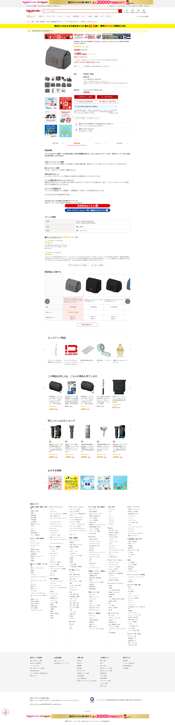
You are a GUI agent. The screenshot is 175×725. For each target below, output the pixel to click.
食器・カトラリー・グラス (95, 513)
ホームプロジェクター (55, 522)
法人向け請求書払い (82, 678)
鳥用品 (110, 596)
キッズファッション (114, 562)
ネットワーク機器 (54, 564)
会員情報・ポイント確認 (83, 673)
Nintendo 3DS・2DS (94, 545)
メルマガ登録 (103, 675)
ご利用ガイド (112, 6)
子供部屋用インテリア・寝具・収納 (136, 607)
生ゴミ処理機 (34, 608)
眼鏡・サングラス (132, 535)
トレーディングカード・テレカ (116, 550)
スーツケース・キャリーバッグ (136, 577)
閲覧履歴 (79, 665)
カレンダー (72, 587)
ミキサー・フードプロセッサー (38, 593)
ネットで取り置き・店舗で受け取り (39, 673)
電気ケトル (33, 588)
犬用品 (110, 588)
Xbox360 (91, 550)
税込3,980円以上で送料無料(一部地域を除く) (49, 6)
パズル (110, 543)
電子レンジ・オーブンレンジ (38, 568)
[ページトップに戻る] (172, 500)
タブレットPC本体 (74, 511)
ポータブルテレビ (54, 530)
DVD (71, 628)
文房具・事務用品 (132, 541)
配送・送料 (103, 660)
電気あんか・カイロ (35, 551)
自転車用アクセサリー (133, 513)
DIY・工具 (111, 615)
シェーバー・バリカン (55, 585)
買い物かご (80, 660)
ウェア (130, 524)
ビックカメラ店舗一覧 (131, 6)
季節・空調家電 (40, 21)
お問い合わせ (103, 686)
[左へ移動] (47, 301)
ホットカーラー (54, 593)
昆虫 (110, 603)
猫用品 (110, 585)
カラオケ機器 (73, 564)
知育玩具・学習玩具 (114, 532)
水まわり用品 (92, 533)
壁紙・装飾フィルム (133, 619)
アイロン (33, 526)
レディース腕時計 (132, 564)
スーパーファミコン (94, 567)
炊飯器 (32, 570)
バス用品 (130, 552)
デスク (130, 602)
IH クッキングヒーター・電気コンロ (39, 596)
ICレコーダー (53, 528)
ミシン (32, 528)
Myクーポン (80, 670)
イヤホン (68, 16)
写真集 (71, 616)
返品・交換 (103, 665)
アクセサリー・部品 (55, 535)
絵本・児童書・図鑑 (75, 574)
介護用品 (91, 584)
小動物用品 (111, 594)
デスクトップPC (54, 549)
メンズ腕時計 (131, 562)
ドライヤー (60, 16)
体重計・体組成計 (54, 613)
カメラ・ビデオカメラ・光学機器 (58, 513)
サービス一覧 (77, 721)
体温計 (52, 617)
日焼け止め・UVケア (94, 607)
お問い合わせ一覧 (85, 721)
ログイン (139, 16)
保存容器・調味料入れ (94, 516)
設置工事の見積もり (35, 670)
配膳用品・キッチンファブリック (97, 524)
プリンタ (52, 557)
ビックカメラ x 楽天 (31, 6)
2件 (76, 237)
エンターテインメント (75, 576)
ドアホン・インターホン (115, 617)
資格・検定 (72, 614)
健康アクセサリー (93, 626)
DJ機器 (71, 557)
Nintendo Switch (93, 539)
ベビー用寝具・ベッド (114, 571)
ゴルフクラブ (131, 516)
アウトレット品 (132, 636)
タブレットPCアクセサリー (76, 517)
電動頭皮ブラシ (54, 598)
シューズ (130, 518)
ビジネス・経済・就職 (75, 585)
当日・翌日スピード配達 (36, 660)
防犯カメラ (111, 620)
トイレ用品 (131, 554)
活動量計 (52, 609)
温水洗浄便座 (53, 607)
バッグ (130, 579)
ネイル (91, 603)
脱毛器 (52, 591)
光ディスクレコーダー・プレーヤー (58, 518)
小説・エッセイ (73, 598)
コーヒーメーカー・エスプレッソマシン (39, 577)
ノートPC (52, 551)
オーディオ (53, 511)
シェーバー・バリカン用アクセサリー (58, 588)
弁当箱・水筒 (92, 522)
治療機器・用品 (93, 575)
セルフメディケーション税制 (37, 704)
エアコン (83, 16)
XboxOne (91, 548)
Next (132, 36)
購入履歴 (79, 668)
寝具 (129, 587)
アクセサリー (73, 553)
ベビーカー (111, 575)
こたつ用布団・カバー (133, 626)
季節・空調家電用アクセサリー (55, 21)
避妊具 (91, 580)
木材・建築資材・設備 (114, 624)
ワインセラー (34, 591)
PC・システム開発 (74, 607)
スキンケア (92, 594)
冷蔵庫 (90, 16)
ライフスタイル (73, 590)
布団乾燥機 (33, 519)
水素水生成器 (34, 605)
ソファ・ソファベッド (133, 596)
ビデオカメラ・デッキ (55, 524)
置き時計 (130, 569)
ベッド (130, 593)
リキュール (111, 518)
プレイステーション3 (94, 554)
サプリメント (92, 615)
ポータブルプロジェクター (56, 543)
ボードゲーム (112, 548)
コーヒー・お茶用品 (94, 529)
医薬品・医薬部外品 (94, 573)
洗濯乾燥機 (33, 515)
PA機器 (71, 542)
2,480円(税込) (93, 307)
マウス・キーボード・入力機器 (58, 568)
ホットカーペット (35, 545)
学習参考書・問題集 (75, 596)
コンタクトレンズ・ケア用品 (96, 582)
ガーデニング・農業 (114, 626)
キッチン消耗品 (93, 518)
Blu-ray (71, 624)
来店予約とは (112, 113)
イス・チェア (131, 604)
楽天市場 (146, 6)
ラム (110, 516)
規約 (117, 113)
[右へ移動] (127, 301)
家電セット (42, 16)
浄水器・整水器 (34, 603)
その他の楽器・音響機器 (76, 566)
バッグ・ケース (132, 520)
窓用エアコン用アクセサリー (89, 21)
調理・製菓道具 (93, 511)
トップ (27, 21)
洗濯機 (96, 16)
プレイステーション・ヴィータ (97, 552)
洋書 (71, 609)
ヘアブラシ (53, 583)
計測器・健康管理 (93, 620)
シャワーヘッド (54, 600)
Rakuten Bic (33, 11)
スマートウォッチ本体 (75, 526)
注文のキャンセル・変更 (106, 668)
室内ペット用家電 (113, 607)
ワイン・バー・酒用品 (94, 531)
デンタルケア (53, 596)
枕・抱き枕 (131, 591)
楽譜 (71, 583)
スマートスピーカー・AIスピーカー (58, 540)
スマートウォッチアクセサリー (77, 528)
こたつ (32, 547)
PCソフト (52, 575)
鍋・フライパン (93, 509)
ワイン (110, 511)
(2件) (87, 47)
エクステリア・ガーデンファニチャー (117, 629)
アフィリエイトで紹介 (105, 680)
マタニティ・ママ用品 (114, 567)
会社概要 (140, 6)
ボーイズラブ (73, 600)
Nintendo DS (92, 563)
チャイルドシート (113, 577)
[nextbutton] (130, 349)
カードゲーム (112, 545)
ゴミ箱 (130, 624)
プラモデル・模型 (113, 537)
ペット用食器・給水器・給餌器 (116, 599)
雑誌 (71, 592)
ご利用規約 (126, 668)
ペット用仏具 (112, 605)
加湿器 (32, 558)
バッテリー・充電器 (75, 522)
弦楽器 (71, 560)
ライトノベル (73, 611)
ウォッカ (111, 520)
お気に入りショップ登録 (106, 670)
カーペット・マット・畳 (134, 615)
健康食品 (91, 622)
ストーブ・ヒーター (35, 543)
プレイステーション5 (94, 541)
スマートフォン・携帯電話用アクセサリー (78, 514)
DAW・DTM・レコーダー (76, 544)
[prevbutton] (45, 349)
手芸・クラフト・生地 (133, 550)
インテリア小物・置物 (133, 630)
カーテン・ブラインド (133, 613)
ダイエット (92, 617)
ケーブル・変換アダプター (76, 519)
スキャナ (52, 560)
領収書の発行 (103, 673)
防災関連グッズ (112, 622)
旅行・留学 (72, 579)
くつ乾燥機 (33, 522)
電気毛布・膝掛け (35, 549)
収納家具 (130, 610)
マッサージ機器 (54, 602)
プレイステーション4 (94, 543)
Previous (43, 36)
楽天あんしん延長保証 (35, 663)
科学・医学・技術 (74, 605)
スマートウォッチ (132, 571)
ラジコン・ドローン (114, 541)
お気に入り (80, 663)
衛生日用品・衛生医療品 (95, 577)
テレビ (102, 16)
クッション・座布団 (133, 598)
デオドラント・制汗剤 (94, 605)
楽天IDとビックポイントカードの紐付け (87, 680)
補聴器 (52, 604)
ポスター (72, 618)
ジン (110, 513)
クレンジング (92, 599)
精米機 (32, 572)
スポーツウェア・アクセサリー (136, 533)
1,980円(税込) (73, 307)
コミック (72, 572)
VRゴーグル (73, 534)
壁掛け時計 (131, 567)
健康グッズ (92, 624)
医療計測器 (92, 586)
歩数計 (52, 611)
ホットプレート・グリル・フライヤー (39, 581)
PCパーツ (52, 573)
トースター (33, 574)
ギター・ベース (73, 551)
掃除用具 (130, 545)
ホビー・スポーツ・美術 (76, 581)
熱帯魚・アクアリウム (114, 592)
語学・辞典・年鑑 (74, 603)
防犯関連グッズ (132, 638)
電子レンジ (109, 16)
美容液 (91, 601)
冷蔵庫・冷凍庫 (34, 511)
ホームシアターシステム (56, 526)
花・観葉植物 (112, 632)
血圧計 (52, 615)
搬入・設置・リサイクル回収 (37, 668)
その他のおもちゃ (113, 556)
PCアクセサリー (54, 553)
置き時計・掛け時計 (133, 617)
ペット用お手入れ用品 (114, 590)
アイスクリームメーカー (37, 610)
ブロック (111, 554)
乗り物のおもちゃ (113, 534)
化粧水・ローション (94, 596)
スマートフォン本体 (75, 509)
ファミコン (92, 565)
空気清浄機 (75, 16)
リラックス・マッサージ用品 (96, 628)
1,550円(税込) (114, 307)
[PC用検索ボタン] (120, 11)
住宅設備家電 (34, 533)
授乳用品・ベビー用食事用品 (116, 573)
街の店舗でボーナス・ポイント (61, 663)
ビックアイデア (51, 16)
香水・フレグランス (94, 610)
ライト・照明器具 (35, 535)
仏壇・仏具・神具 (132, 645)
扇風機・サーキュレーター (37, 556)
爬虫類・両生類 (112, 601)
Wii (90, 561)
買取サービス (33, 675)
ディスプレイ (53, 555)
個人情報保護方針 (127, 665)
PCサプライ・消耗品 (55, 562)
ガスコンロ (33, 584)
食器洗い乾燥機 (34, 601)
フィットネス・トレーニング (135, 526)
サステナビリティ (95, 721)
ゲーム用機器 (53, 571)
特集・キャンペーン (59, 660)
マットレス (131, 589)
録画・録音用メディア (55, 516)
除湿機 (32, 560)
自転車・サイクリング (133, 509)
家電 (33, 21)
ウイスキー (111, 509)
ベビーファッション (114, 564)
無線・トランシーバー (55, 537)
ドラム (71, 549)
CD (70, 626)
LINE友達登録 (103, 678)
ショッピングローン (35, 665)
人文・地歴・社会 (74, 594)
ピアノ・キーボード (75, 540)
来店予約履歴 (80, 675)
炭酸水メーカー (34, 599)
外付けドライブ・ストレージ (57, 566)
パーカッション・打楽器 (76, 555)
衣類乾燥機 (33, 517)
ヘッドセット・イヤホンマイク (77, 524)
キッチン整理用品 (93, 520)
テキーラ (111, 524)
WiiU (90, 559)
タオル (130, 556)
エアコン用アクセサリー (72, 21)
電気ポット (33, 586)
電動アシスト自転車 (133, 511)
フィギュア (111, 539)
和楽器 (71, 562)
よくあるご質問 (121, 6)
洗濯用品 (130, 548)
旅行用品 (130, 581)
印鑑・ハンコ (131, 543)
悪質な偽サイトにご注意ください (53, 704)
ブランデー (111, 522)
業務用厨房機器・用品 (94, 526)
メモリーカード (54, 533)
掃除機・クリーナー (35, 524)
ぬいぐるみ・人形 (113, 530)
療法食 (110, 610)
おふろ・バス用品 (113, 569)
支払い (101, 663)
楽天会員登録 (145, 16)
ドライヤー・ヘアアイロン (56, 581)
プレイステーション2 (94, 556)
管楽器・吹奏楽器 (74, 546)
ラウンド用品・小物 (133, 522)
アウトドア (131, 531)
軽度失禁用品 (92, 588)
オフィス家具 (131, 628)
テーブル (130, 600)
